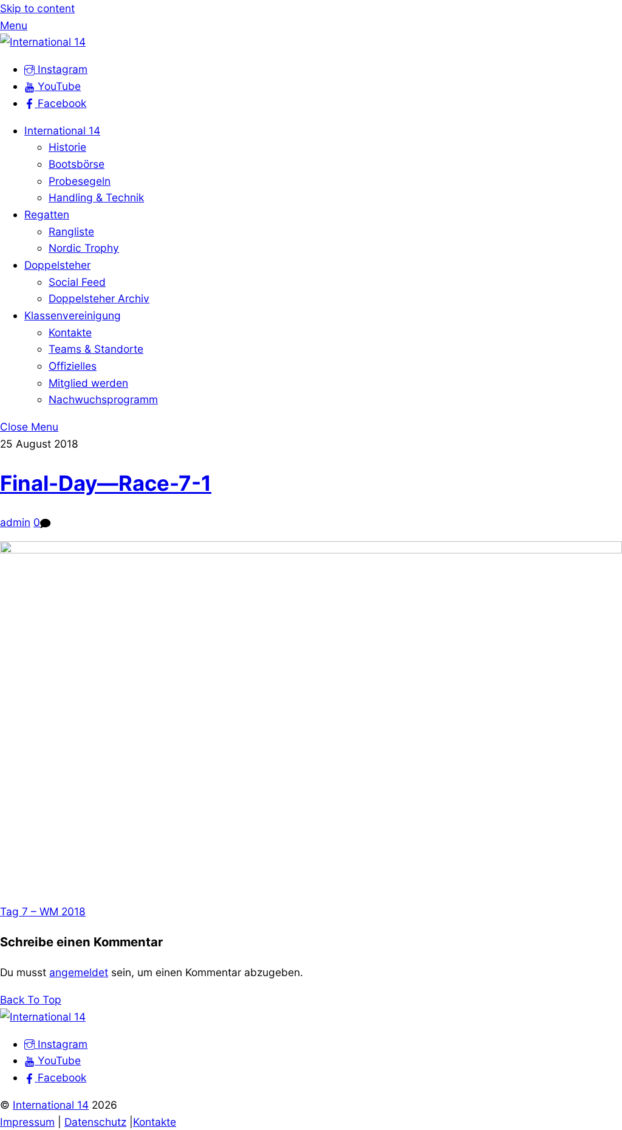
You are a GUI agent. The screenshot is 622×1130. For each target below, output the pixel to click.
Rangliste (71, 231)
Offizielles (73, 365)
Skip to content (37, 8)
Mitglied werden (88, 382)
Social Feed (77, 282)
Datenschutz (95, 1121)
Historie (67, 146)
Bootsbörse (76, 164)
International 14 (62, 130)
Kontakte (70, 332)
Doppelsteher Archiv (99, 298)
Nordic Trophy (84, 247)
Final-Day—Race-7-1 (105, 483)
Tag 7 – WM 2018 (43, 911)
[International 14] (43, 41)
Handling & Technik (96, 197)
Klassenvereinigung (72, 315)
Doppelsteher (57, 264)
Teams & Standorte (96, 348)
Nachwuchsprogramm (103, 399)
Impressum (27, 1121)
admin (15, 522)
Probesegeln (80, 181)
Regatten (46, 214)
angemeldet (78, 972)
